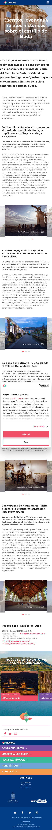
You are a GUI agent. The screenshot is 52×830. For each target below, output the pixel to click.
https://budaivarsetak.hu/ (15, 641)
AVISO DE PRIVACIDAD (26, 824)
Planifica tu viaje (13, 760)
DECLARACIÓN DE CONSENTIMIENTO (26, 827)
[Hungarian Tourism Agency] (13, 797)
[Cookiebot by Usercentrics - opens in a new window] (38, 385)
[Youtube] (15, 812)
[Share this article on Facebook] (5, 734)
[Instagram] (37, 812)
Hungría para (11, 765)
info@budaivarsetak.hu (32, 633)
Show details (39, 426)
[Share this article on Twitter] (10, 734)
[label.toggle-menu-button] (49, 3)
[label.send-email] (15, 734)
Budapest (8, 771)
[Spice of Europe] (39, 801)
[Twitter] (29, 812)
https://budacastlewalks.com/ (18, 644)
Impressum (26, 822)
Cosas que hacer (13, 748)
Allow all (26, 434)
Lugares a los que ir (15, 754)
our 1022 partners (18, 398)
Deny (26, 442)
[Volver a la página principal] (9, 2)
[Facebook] (22, 812)
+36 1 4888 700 (26, 787)
